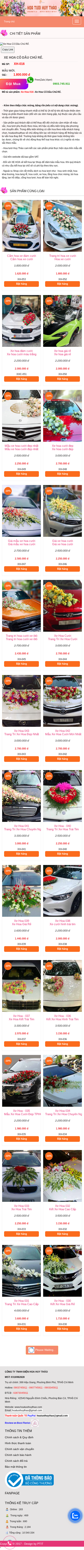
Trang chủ (9, 21)
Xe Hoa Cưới (62, 635)
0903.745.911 (61, 83)
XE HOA (16, 162)
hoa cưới (33, 174)
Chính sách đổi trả (16, 1460)
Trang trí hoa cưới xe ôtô (21, 635)
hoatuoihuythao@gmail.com (27, 1410)
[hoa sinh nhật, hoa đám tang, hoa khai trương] (35, 1423)
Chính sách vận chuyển (19, 1449)
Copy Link (7, 49)
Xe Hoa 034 (62, 1110)
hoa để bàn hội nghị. (48, 177)
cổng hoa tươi (28, 177)
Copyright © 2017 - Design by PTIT (21, 1543)
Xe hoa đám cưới (21, 351)
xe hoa (42, 174)
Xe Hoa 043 (21, 730)
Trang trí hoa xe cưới (62, 255)
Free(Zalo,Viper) (43, 79)
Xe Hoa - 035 (21, 1110)
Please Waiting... (45, 1349)
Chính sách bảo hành (18, 1454)
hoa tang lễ (21, 174)
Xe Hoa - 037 (21, 1016)
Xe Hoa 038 (62, 920)
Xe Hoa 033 (21, 1205)
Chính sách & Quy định (19, 1437)
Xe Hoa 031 (21, 1300)
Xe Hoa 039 (21, 920)
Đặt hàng (21, 283)
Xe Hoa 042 (62, 730)
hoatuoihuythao (16, 133)
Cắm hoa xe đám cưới (21, 255)
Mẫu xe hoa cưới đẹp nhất (21, 445)
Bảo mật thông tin (16, 1466)
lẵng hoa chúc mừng (59, 174)
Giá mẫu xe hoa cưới (21, 540)
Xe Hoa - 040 (62, 826)
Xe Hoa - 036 (62, 1016)
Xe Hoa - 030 (62, 1300)
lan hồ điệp (14, 177)
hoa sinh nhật (65, 171)
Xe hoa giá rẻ (62, 351)
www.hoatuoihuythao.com (28, 1407)
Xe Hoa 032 (62, 1205)
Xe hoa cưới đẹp (62, 445)
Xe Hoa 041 (21, 826)
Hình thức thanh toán (18, 1443)
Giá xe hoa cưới (62, 540)
